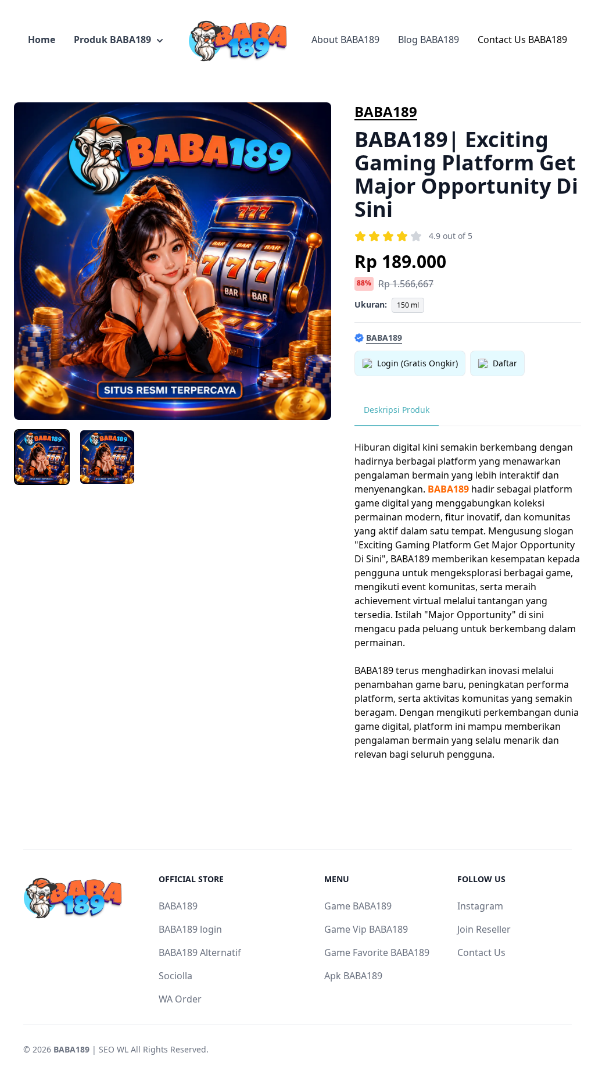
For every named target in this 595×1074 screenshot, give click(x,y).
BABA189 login (190, 929)
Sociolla (175, 975)
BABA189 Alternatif (200, 952)
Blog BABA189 (428, 39)
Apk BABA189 (353, 975)
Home (41, 39)
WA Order (180, 999)
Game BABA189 (358, 906)
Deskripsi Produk (396, 409)
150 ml (408, 305)
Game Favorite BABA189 (376, 952)
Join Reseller (484, 929)
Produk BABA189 (112, 39)
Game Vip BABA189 (366, 929)
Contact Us (481, 952)
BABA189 (385, 111)
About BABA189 (345, 39)
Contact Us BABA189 (522, 39)
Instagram (480, 906)
